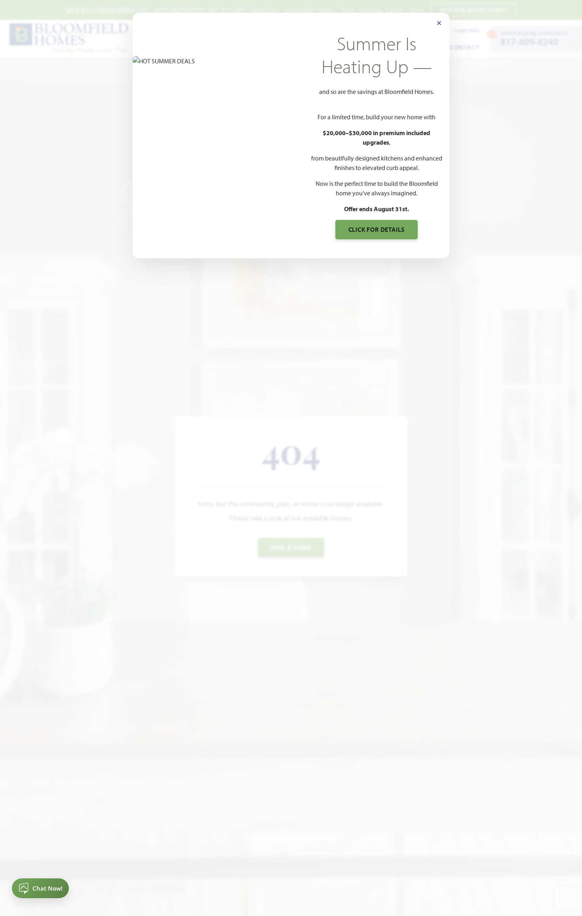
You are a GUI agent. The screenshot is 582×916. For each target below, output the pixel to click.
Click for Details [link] (376, 229)
